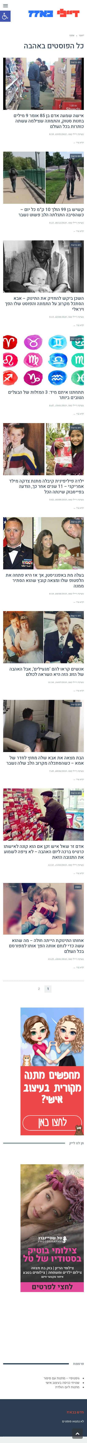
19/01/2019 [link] (61, 405)
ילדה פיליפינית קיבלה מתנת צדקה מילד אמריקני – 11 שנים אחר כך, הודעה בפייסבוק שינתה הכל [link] (46, 486)
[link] (5, 16)
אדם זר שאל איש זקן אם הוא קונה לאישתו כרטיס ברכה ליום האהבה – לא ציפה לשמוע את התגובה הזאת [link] (44, 851)
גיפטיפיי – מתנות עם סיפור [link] (61, 1378)
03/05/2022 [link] (61, 134)
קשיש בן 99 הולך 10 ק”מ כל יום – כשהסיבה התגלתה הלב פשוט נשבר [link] (51, 212)
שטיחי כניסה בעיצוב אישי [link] (62, 1383)
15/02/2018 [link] (61, 865)
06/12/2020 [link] (61, 222)
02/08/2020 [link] (61, 317)
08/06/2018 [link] (61, 771)
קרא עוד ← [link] (78, 142)
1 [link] (48, 989)
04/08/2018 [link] (61, 593)
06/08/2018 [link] (61, 499)
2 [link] (39, 989)
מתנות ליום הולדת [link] (67, 1387)
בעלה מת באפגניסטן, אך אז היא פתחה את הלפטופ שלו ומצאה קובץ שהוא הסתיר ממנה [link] (45, 580)
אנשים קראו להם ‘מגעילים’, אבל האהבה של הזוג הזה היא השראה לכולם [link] (47, 672)
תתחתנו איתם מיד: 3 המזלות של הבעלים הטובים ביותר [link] (46, 395)
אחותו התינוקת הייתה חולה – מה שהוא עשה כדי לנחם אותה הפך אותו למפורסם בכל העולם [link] (46, 946)
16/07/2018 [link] (61, 682)
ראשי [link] (81, 35)
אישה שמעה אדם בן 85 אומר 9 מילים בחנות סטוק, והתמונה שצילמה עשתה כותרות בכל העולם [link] (49, 121)
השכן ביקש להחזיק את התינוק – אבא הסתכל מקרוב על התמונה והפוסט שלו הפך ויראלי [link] (44, 303)
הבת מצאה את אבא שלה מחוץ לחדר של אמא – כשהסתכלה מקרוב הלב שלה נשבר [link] (45, 761)
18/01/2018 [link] (61, 959)
